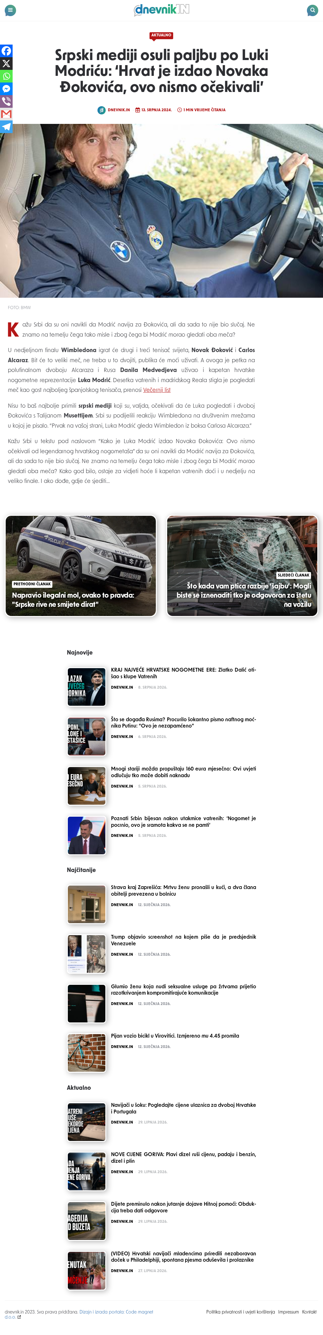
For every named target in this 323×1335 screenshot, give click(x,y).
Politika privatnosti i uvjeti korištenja (240, 1312)
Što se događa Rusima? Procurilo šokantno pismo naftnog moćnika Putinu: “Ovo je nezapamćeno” (183, 723)
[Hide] (2, 139)
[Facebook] (6, 51)
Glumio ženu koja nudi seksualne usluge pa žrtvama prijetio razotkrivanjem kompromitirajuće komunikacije (183, 990)
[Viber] (6, 101)
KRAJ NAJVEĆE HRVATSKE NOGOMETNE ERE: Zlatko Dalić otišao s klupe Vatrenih (183, 674)
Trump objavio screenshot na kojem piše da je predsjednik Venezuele (183, 941)
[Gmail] (6, 114)
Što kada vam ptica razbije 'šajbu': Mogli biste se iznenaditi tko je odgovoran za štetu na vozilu (244, 595)
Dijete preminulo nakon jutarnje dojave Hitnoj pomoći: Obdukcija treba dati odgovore (183, 1208)
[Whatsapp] (6, 76)
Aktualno (161, 35)
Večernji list (157, 390)
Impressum (288, 1312)
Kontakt (309, 1312)
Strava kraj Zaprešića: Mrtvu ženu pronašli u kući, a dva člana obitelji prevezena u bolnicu (183, 891)
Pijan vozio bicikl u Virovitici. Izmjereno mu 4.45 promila (175, 1036)
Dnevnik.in (119, 110)
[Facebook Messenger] (6, 88)
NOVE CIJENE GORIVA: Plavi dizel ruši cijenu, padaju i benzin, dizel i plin (183, 1158)
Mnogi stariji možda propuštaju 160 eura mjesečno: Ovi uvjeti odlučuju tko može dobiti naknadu (183, 772)
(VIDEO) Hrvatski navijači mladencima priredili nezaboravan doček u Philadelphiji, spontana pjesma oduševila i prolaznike (183, 1257)
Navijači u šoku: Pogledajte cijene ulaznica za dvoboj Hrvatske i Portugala (183, 1109)
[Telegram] (6, 126)
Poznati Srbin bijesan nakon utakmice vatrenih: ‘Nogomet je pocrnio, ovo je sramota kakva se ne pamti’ (183, 822)
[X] (6, 63)
